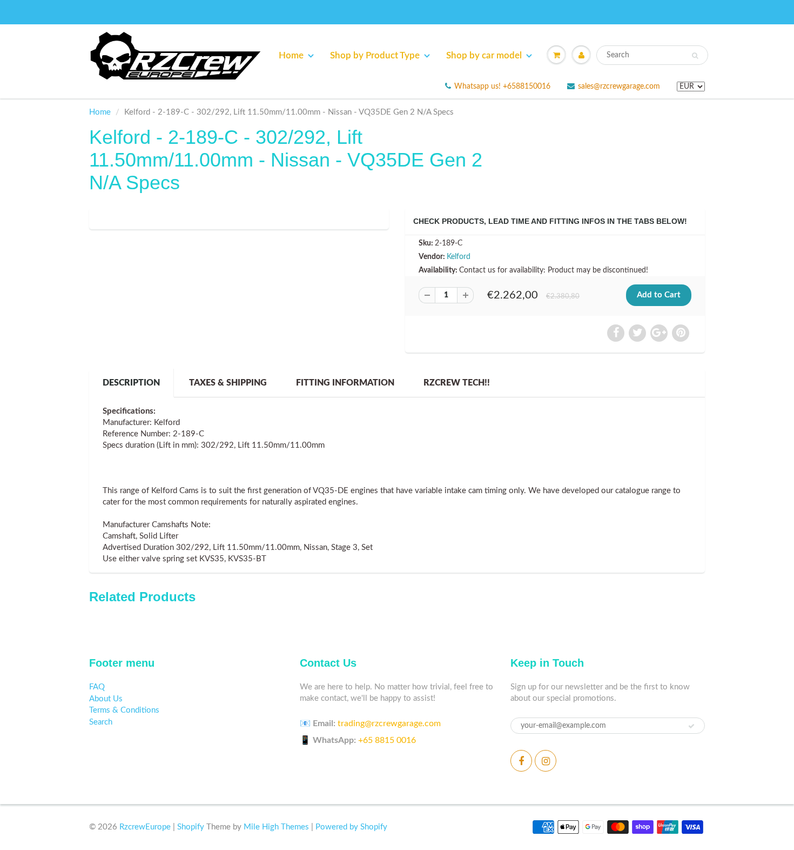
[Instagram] (545, 761)
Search (100, 722)
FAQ (97, 687)
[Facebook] (521, 761)
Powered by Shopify (351, 827)
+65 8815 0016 (387, 740)
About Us (106, 699)
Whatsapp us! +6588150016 (502, 86)
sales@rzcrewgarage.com (619, 86)
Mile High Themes (276, 827)
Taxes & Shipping (228, 382)
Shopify (190, 827)
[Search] (694, 55)
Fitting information (345, 382)
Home (291, 55)
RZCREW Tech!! (456, 382)
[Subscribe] (691, 726)
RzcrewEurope (145, 827)
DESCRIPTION (131, 382)
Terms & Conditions (124, 710)
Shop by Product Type (375, 55)
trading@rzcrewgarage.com (389, 723)
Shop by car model (484, 55)
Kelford (458, 257)
